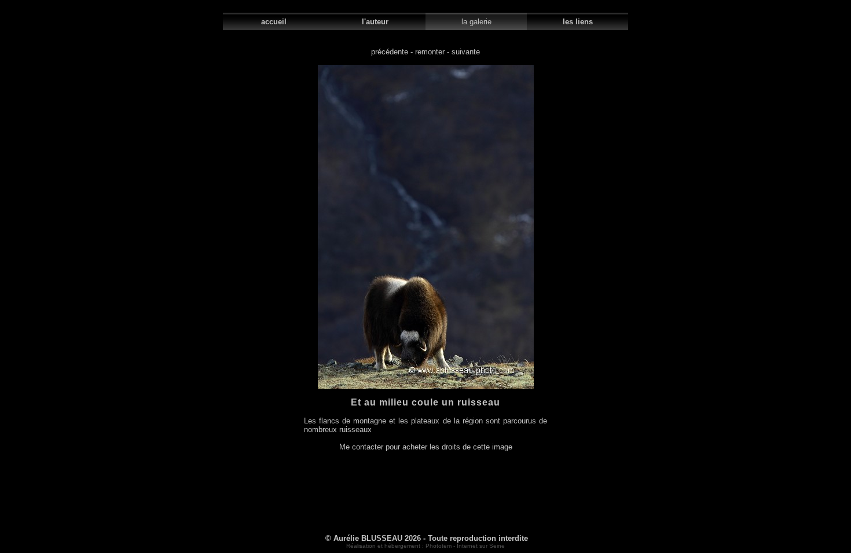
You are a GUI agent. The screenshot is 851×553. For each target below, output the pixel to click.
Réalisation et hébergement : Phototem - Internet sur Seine (425, 546)
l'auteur (375, 21)
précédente (389, 51)
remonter (430, 51)
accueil (273, 21)
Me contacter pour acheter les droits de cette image (425, 447)
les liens (578, 21)
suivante (466, 51)
